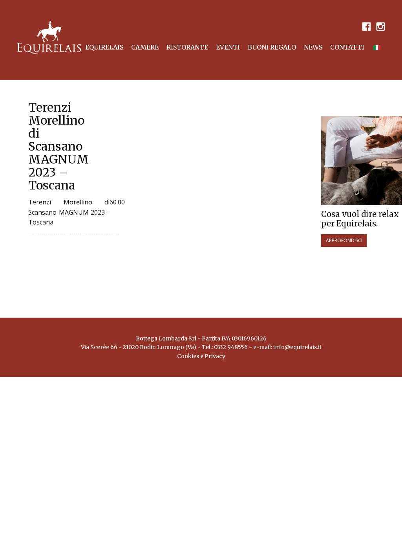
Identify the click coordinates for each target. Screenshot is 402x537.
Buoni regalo (272, 47)
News (313, 47)
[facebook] (366, 26)
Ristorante (187, 47)
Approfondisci (344, 240)
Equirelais (104, 47)
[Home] (49, 37)
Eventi (228, 47)
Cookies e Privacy (201, 356)
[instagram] (380, 26)
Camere (145, 47)
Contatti (347, 47)
